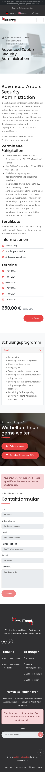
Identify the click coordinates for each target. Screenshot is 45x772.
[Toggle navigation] (40, 19)
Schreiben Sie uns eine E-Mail (20, 455)
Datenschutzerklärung (25, 767)
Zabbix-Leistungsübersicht (34, 666)
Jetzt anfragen (34, 318)
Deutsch (12, 13)
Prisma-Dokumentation (22, 8)
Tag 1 (6, 350)
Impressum (8, 767)
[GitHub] (4, 641)
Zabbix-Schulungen (34, 674)
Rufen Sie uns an (15, 446)
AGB (40, 767)
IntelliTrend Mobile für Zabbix (12, 666)
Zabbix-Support (32, 680)
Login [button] (36, 13)
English (24, 13)
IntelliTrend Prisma (12, 658)
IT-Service (30, 658)
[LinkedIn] (10, 641)
